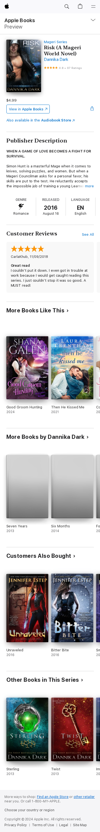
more (89, 186)
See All (88, 234)
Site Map (80, 825)
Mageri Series (55, 42)
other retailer (84, 797)
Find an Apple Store (53, 797)
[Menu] (93, 6)
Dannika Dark (56, 59)
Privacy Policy (15, 825)
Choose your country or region (29, 810)
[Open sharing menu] (92, 109)
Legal (63, 825)
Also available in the (38, 120)
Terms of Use (43, 825)
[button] (66, 6)
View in (26, 109)
